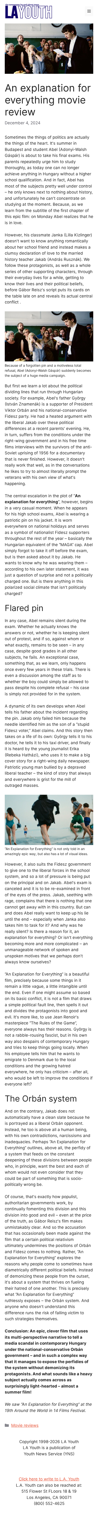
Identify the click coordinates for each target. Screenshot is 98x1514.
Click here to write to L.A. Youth (49, 1479)
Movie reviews (25, 1425)
